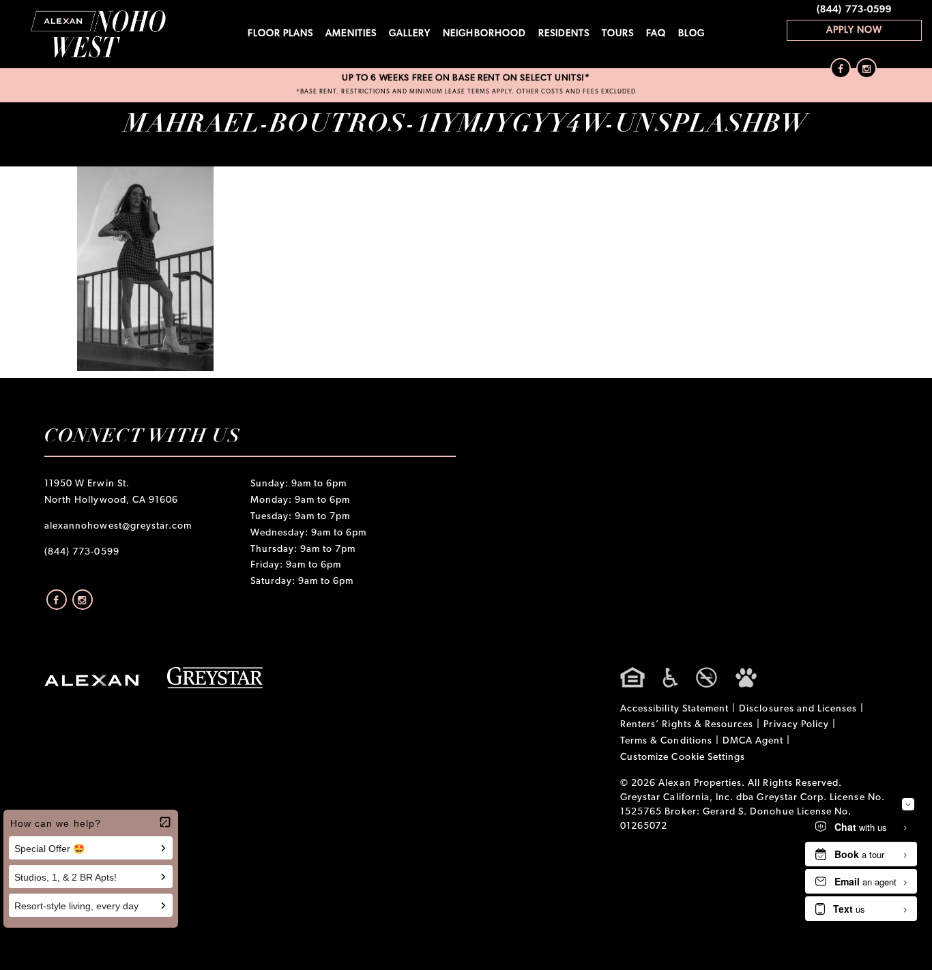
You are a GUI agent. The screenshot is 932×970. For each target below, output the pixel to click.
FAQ (656, 34)
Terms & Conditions (666, 741)
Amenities (350, 34)
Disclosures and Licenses (798, 709)
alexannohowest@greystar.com (118, 526)
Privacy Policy (796, 725)
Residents (563, 34)
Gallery (410, 34)
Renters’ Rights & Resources (686, 725)
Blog (691, 34)
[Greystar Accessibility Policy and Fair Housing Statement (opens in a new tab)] (688, 677)
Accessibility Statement (674, 709)
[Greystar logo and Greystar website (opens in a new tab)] (215, 677)
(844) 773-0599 (854, 10)
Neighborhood (484, 34)
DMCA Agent (753, 741)
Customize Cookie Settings (682, 757)
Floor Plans (281, 34)
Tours (617, 34)
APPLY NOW (854, 30)
